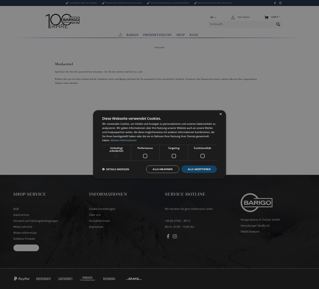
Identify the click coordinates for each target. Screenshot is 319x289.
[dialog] (159, 144)
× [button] (220, 114)
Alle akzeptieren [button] (199, 169)
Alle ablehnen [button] (162, 169)
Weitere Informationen (124, 140)
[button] (115, 169)
